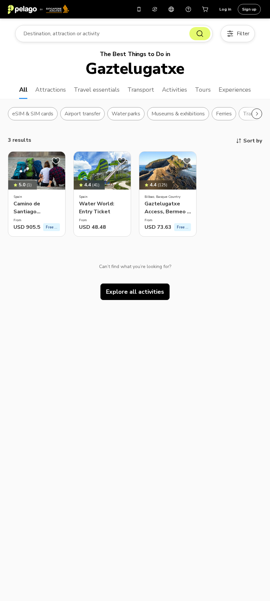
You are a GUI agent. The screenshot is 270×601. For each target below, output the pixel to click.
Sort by (252, 140)
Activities (174, 90)
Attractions (50, 90)
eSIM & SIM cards (32, 113)
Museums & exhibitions (178, 113)
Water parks (126, 113)
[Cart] (205, 9)
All (23, 90)
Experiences (235, 90)
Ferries (224, 113)
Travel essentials (97, 90)
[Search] (199, 33)
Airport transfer (82, 113)
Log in (225, 9)
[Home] (38, 9)
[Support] (188, 9)
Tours (203, 90)
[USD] (154, 9)
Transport (140, 90)
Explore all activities (135, 292)
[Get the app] (139, 9)
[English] (171, 9)
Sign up (249, 9)
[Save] (56, 160)
